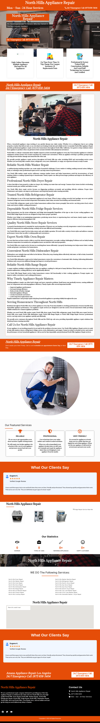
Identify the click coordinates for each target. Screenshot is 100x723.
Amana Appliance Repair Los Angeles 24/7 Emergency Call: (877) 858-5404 (28, 674)
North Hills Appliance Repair (23, 341)
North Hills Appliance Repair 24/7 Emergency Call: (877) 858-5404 (28, 86)
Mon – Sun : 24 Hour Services (25, 8)
